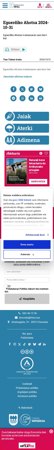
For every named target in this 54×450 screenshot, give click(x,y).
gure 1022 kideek (21, 200)
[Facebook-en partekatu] (13, 89)
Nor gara (27, 333)
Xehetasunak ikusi (35, 235)
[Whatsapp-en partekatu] (23, 98)
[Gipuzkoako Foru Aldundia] (27, 419)
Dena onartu (27, 244)
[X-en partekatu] (23, 89)
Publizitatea (27, 337)
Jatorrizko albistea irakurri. (17, 76)
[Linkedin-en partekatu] (31, 98)
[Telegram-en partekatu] (13, 98)
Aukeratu (25, 254)
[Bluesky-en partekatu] (41, 89)
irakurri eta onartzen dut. (26, 290)
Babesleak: (27, 407)
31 (49, 59)
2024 (41, 59)
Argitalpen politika (27, 392)
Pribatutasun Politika (16, 289)
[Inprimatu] (41, 98)
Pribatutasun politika (27, 388)
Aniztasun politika (27, 396)
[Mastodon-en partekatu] (31, 89)
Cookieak (27, 383)
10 (46, 59)
